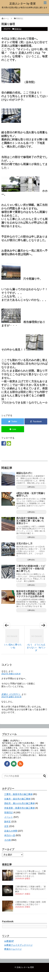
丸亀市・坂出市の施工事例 (17, 799)
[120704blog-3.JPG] (11, 321)
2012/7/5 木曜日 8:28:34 (10, 674)
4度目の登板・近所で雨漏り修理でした (30, 494)
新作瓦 (7, 821)
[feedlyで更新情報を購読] (9, 443)
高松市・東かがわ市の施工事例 (19, 803)
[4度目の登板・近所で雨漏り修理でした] (8, 499)
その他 (7, 840)
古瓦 (6, 826)
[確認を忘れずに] (8, 479)
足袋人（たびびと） (11, 694)
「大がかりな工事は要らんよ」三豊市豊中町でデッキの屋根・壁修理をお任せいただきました (30, 873)
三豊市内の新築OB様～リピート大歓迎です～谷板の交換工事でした (30, 568)
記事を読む (31, 487)
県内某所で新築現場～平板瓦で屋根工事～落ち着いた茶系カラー (30, 520)
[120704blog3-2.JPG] (10, 82)
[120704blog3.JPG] (11, 121)
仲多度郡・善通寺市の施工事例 (19, 808)
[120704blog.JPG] (34, 349)
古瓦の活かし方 (24, 543)
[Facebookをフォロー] (3, 443)
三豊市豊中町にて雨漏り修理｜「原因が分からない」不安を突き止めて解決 (30, 889)
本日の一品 (9, 835)
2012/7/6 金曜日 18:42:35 (11, 697)
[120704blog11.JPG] (29, 190)
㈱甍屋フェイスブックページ (18, 945)
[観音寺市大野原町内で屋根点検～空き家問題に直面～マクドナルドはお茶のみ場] (8, 597)
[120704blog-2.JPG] (11, 278)
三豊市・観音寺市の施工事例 (18, 794)
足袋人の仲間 (10, 831)
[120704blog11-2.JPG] (10, 190)
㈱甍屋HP (9, 941)
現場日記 (18, 29)
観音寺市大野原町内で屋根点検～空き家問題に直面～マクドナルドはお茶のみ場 (30, 594)
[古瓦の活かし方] (8, 549)
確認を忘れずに (24, 473)
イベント (8, 817)
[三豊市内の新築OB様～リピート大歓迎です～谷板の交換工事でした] (8, 571)
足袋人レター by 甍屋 (22, 3)
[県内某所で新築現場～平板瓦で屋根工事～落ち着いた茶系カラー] (8, 524)
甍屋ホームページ (13, 949)
